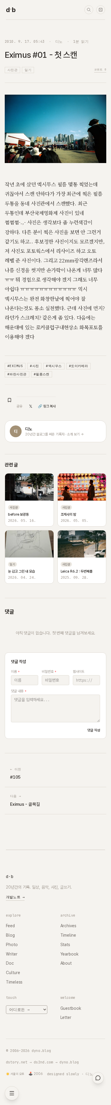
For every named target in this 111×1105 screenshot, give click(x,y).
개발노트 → (15, 897)
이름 (15, 672)
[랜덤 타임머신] (100, 9)
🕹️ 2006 (35, 1074)
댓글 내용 (18, 691)
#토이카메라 (78, 366)
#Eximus (15, 366)
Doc (10, 963)
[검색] (88, 9)
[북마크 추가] (9, 400)
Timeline (68, 935)
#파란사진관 (17, 374)
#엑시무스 (54, 366)
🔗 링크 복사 (47, 406)
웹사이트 (79, 672)
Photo (12, 944)
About (66, 963)
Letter (66, 1017)
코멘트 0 (100, 69)
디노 (59, 41)
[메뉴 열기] (12, 1093)
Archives (68, 925)
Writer (11, 954)
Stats (65, 944)
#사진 (34, 366)
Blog (10, 935)
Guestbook (70, 1008)
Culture (13, 972)
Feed (10, 925)
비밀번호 (49, 672)
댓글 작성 (93, 730)
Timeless (14, 982)
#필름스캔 (41, 374)
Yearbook (69, 954)
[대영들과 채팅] (98, 1078)
